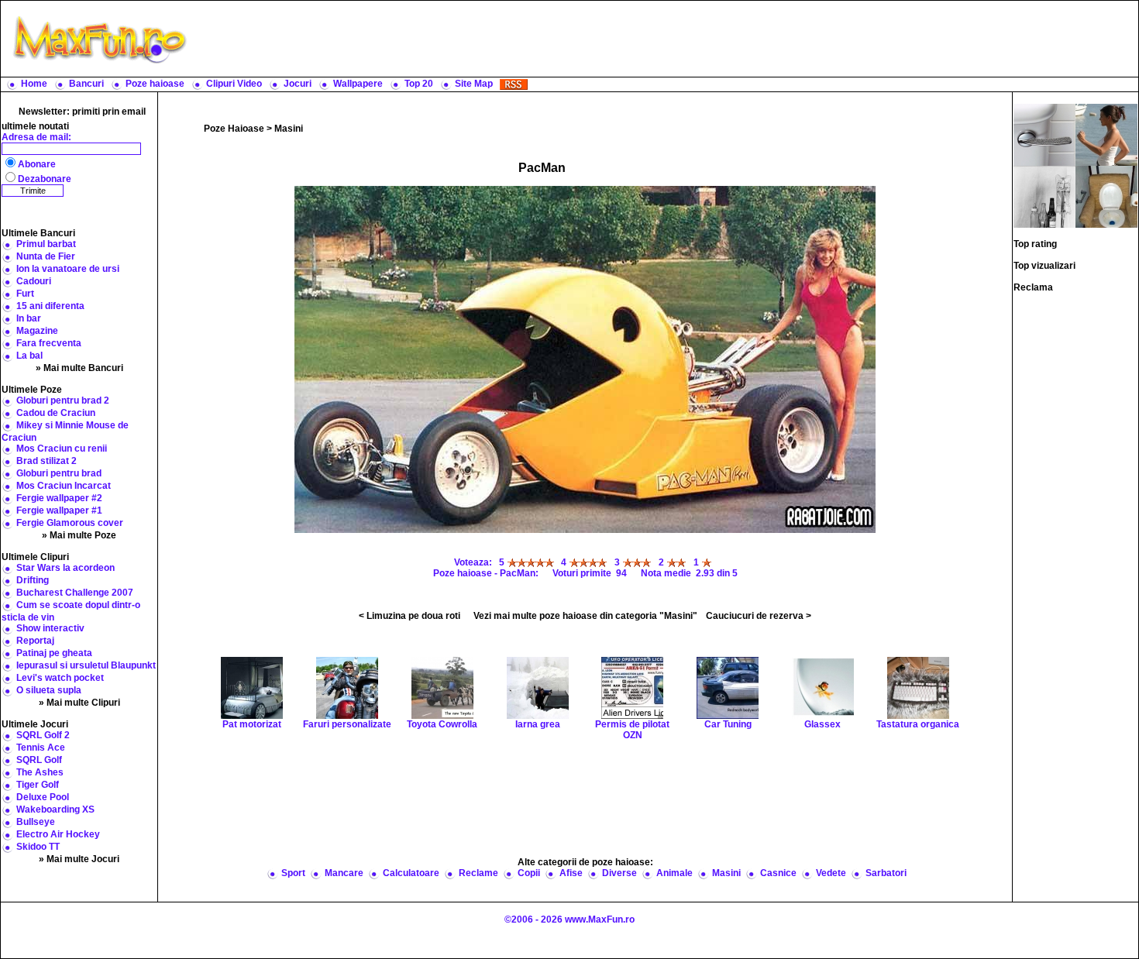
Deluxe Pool (42, 797)
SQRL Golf (39, 759)
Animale (674, 873)
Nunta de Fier (45, 256)
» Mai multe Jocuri (79, 859)
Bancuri (86, 83)
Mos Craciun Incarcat (63, 485)
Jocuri (297, 83)
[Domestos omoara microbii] (1044, 134)
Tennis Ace (40, 747)
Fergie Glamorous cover (69, 522)
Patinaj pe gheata (54, 653)
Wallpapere (358, 83)
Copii (529, 873)
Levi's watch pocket (60, 677)
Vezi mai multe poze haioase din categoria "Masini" (585, 615)
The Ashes (40, 772)
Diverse (619, 873)
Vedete (831, 873)
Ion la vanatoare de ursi (67, 268)
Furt (25, 293)
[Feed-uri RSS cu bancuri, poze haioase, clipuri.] (514, 83)
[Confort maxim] (1106, 196)
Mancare (344, 873)
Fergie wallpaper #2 (59, 498)
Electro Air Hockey (58, 834)
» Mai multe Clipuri (79, 702)
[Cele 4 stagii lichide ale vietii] (1044, 196)
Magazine (37, 330)
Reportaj (35, 640)
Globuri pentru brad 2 (62, 400)
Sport (293, 873)
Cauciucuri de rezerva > (758, 615)
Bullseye (35, 821)
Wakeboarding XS (55, 809)
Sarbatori (886, 873)
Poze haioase (155, 83)
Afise (571, 873)
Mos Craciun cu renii (61, 448)
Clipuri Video (234, 83)
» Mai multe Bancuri (79, 368)
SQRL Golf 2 (43, 735)
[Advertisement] (666, 39)
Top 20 (418, 83)
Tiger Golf (37, 784)
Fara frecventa (48, 343)
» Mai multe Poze (79, 535)
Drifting (32, 580)
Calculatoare (411, 873)
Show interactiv (50, 628)
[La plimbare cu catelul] (1106, 134)
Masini (288, 128)
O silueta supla (48, 690)
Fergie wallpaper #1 (59, 510)
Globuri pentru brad (59, 473)
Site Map (474, 83)
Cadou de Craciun (55, 412)
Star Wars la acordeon (65, 567)
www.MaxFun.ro (600, 919)
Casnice (778, 873)
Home (34, 83)
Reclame (478, 873)
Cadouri (33, 281)
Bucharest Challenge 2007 (74, 592)
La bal (29, 355)
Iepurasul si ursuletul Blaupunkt (86, 665)
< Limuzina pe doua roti (409, 615)
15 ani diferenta (50, 306)
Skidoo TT (38, 846)
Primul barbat (46, 244)
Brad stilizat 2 (46, 460)
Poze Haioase (234, 128)
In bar (28, 318)
